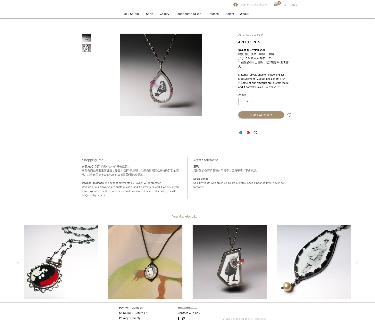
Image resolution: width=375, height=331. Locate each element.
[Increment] (253, 101)
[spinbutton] (247, 101)
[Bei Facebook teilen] (240, 132)
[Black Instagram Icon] (184, 319)
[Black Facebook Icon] (178, 319)
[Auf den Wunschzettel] (289, 115)
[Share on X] (255, 132)
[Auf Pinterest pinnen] (248, 132)
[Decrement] (241, 101)
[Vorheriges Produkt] (18, 262)
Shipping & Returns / (133, 312)
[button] (277, 3)
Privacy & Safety (130, 317)
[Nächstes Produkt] (357, 262)
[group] (187, 262)
